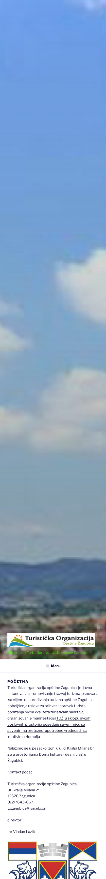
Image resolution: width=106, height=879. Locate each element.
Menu (55, 666)
